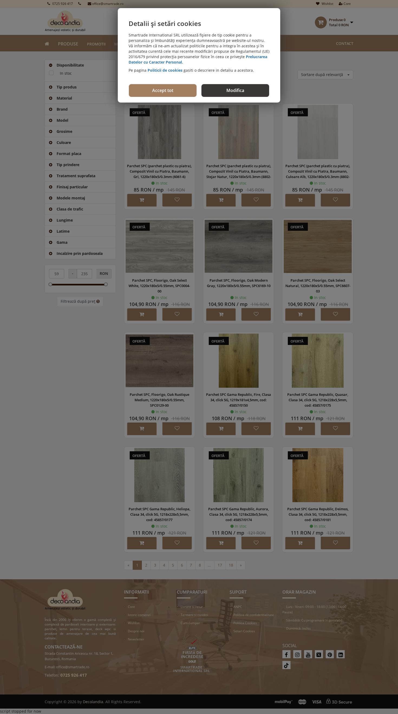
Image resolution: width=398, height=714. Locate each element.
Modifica (235, 90)
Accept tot (162, 90)
